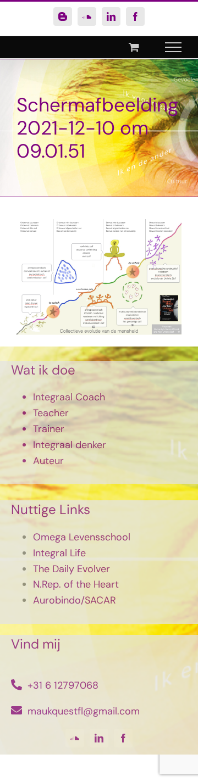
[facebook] (123, 738)
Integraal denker (69, 444)
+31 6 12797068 (63, 685)
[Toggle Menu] (173, 47)
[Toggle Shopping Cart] (134, 47)
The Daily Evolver (71, 569)
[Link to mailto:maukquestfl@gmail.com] (16, 710)
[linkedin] (99, 738)
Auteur (48, 460)
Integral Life (59, 553)
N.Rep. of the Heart (76, 584)
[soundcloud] (74, 738)
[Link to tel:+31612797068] (16, 684)
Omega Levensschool (81, 537)
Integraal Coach (69, 397)
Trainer (48, 428)
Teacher (51, 413)
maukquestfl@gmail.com (84, 711)
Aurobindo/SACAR (74, 600)
